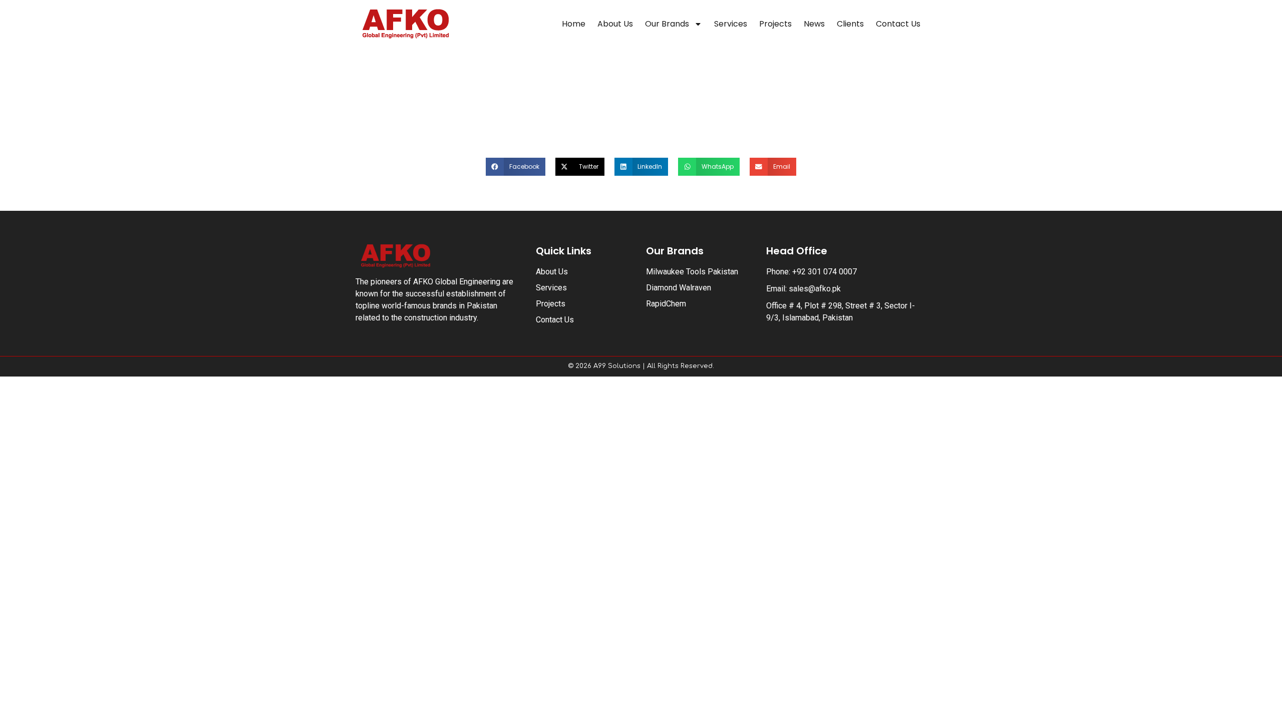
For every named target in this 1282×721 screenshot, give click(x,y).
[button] (515, 167)
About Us (615, 24)
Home (573, 24)
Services (730, 24)
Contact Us (898, 24)
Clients (850, 24)
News (814, 24)
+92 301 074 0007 (824, 271)
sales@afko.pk (815, 288)
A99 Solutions (616, 366)
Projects (775, 24)
